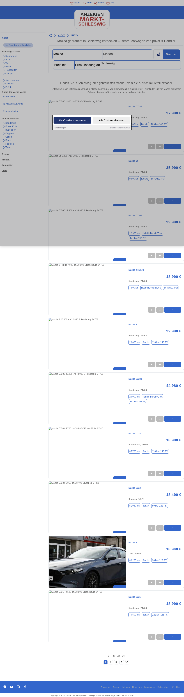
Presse (116, 687)
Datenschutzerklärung (120, 128)
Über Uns (137, 687)
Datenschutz (163, 687)
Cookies (176, 687)
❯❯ (127, 662)
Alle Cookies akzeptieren (72, 120)
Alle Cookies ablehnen (111, 120)
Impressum (149, 687)
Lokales (126, 687)
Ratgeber (105, 687)
